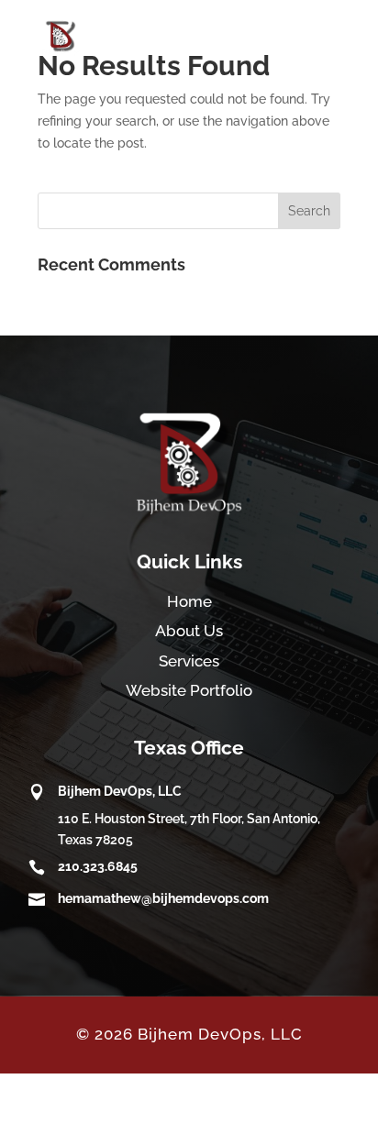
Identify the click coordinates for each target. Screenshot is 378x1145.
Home (189, 601)
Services (189, 661)
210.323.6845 (98, 866)
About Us (189, 631)
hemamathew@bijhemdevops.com (163, 898)
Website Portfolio (189, 690)
